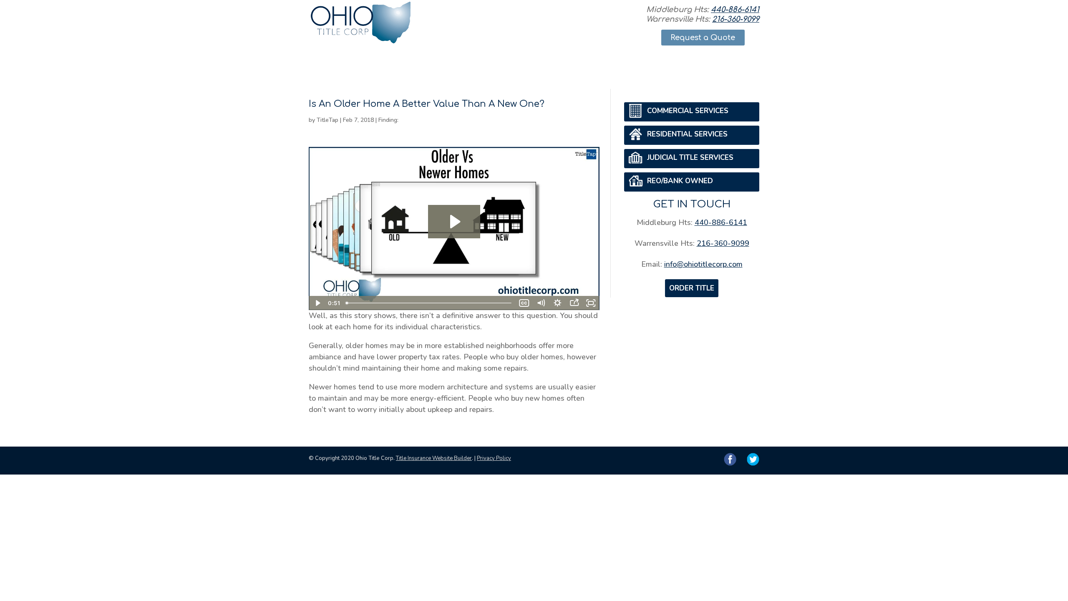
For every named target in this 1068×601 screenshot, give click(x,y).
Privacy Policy (494, 458)
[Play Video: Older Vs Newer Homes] (454, 221)
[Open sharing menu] (574, 303)
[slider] (429, 303)
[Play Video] (317, 303)
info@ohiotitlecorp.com (703, 264)
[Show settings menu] (557, 303)
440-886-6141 (735, 9)
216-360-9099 (735, 19)
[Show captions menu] (524, 303)
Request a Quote (702, 37)
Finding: (388, 120)
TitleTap (327, 120)
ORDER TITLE (691, 288)
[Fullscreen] (591, 303)
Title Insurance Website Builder (434, 458)
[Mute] (541, 303)
